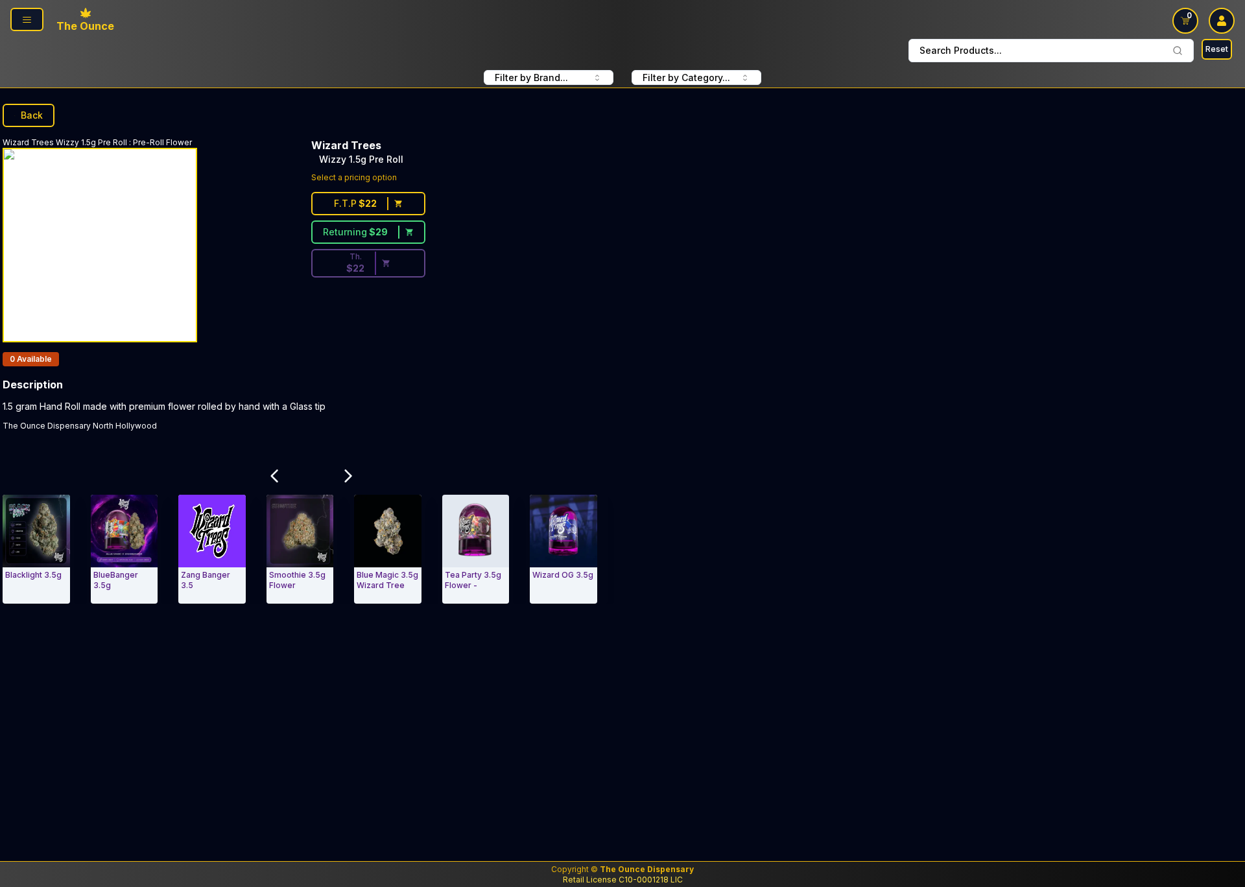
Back (32, 115)
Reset (1216, 49)
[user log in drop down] (1222, 21)
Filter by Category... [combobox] (686, 77)
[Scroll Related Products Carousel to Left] (274, 476)
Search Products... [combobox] (960, 50)
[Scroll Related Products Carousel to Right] (348, 476)
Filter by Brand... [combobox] (531, 77)
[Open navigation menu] (26, 19)
